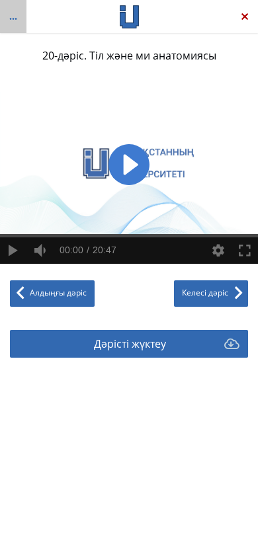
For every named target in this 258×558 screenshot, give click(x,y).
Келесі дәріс (205, 292)
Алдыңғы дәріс (58, 292)
